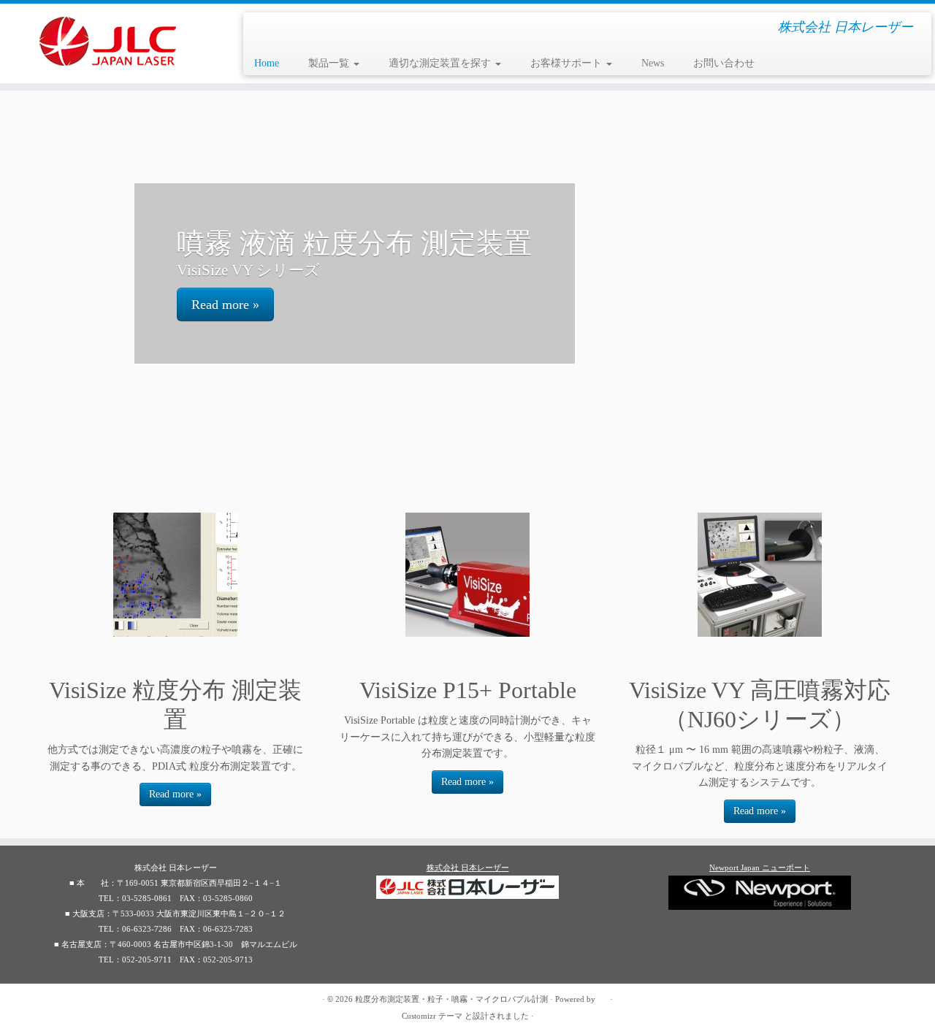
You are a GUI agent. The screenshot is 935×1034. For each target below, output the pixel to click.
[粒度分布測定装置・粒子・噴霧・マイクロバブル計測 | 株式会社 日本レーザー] (107, 41)
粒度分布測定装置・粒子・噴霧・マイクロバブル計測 (451, 999)
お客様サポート (567, 63)
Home (266, 63)
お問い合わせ (724, 63)
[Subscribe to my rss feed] (49, 1000)
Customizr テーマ (432, 1015)
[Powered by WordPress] (603, 997)
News (652, 63)
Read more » (225, 304)
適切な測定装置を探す (441, 63)
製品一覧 (330, 63)
